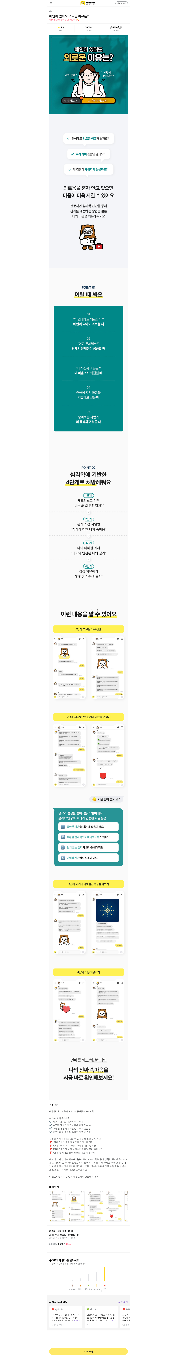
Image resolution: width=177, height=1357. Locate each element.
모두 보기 (123, 1301)
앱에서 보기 (121, 3)
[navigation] (54, 3)
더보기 (77, 1320)
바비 (51, 11)
